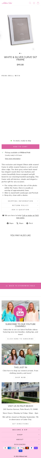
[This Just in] (20, 354)
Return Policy (20, 205)
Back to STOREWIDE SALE (21, 286)
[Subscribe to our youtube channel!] (20, 311)
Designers (20, 444)
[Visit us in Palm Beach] (20, 392)
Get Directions (20, 424)
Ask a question (20, 209)
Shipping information (20, 201)
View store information (12, 158)
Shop (20, 434)
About (20, 439)
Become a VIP (20, 430)
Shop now (20, 377)
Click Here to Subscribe (20, 339)
